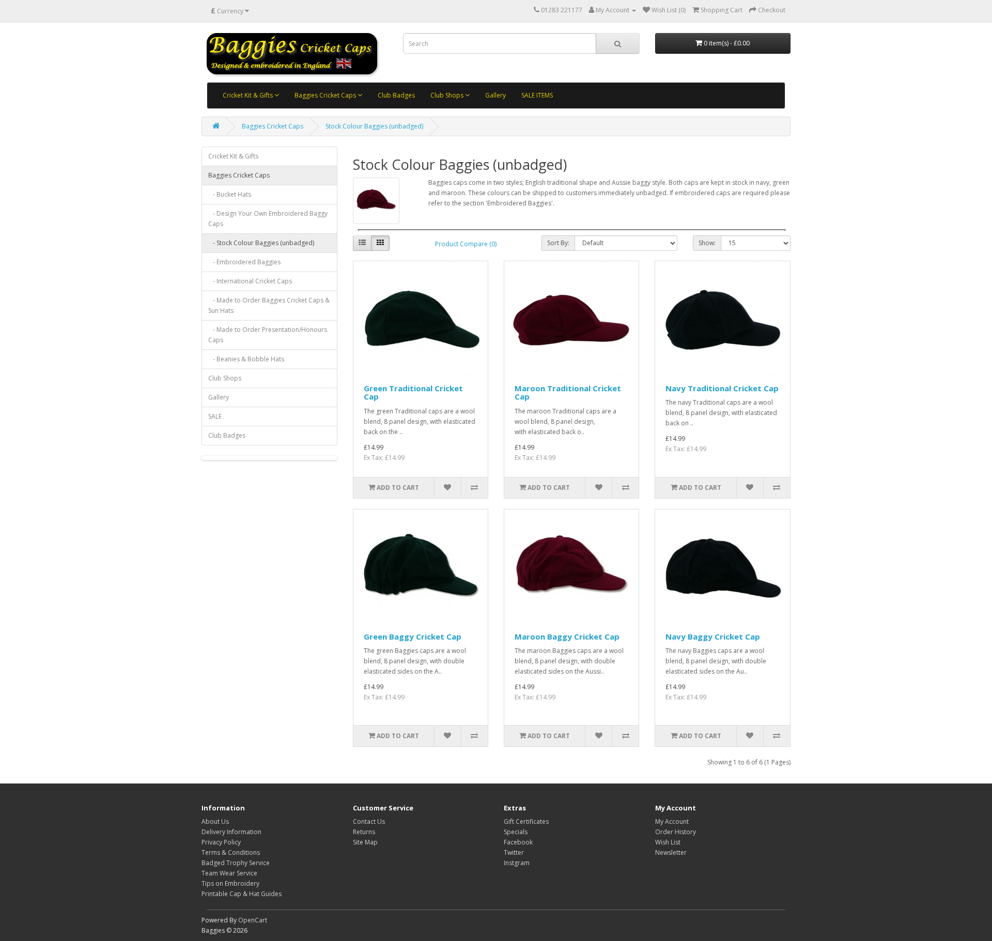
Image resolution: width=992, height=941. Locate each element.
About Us (215, 821)
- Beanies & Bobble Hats (246, 359)
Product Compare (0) (466, 244)
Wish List (667, 842)
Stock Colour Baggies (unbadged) (374, 126)
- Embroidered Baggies (244, 262)
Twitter (514, 852)
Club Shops (447, 95)
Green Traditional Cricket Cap (413, 392)
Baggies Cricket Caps (326, 95)
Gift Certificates (526, 821)
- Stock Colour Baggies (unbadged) (261, 242)
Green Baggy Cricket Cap (412, 636)
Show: (707, 242)
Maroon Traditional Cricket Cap (568, 392)
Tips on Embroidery (230, 883)
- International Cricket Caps (250, 281)
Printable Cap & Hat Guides (242, 893)
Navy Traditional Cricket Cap (722, 388)
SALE (215, 416)
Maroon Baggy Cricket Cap (567, 636)
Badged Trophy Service (236, 862)
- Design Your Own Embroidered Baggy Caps (268, 218)
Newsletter (671, 852)
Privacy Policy (221, 842)
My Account (672, 821)
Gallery (495, 95)
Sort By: (558, 242)
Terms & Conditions (231, 852)
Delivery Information (231, 831)
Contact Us (369, 821)
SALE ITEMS (537, 95)
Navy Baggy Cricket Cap (712, 636)
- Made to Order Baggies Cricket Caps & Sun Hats (269, 305)
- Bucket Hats (229, 194)
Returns (364, 831)
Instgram (517, 862)
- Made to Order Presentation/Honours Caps (267, 334)
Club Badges (396, 95)
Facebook (518, 842)
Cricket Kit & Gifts (248, 95)
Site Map (365, 842)
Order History (675, 831)
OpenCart (252, 920)
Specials (516, 831)
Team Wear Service (229, 873)
